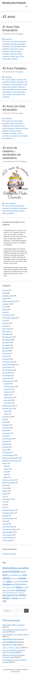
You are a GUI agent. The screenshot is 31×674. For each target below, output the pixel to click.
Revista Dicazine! (13, 620)
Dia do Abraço (7, 375)
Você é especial (7, 535)
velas (17, 56)
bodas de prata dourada (10, 211)
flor (14, 587)
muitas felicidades (16, 84)
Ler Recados (6, 452)
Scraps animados (7, 518)
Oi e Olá (4, 488)
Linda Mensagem (7, 455)
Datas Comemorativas (9, 364)
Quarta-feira (8, 389)
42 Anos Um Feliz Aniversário (13, 108)
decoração (5, 123)
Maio (5, 474)
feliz (13, 584)
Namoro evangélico (8, 482)
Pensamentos (6, 499)
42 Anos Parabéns (14, 68)
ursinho (12, 56)
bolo (11, 41)
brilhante (15, 575)
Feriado (4, 430)
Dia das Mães (6, 373)
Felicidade (5, 425)
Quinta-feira (7, 392)
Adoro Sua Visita (7, 296)
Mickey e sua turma (8, 480)
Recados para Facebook (14, 3)
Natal (4, 485)
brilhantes (20, 575)
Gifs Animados (7, 438)
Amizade (5, 304)
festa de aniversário (7, 587)
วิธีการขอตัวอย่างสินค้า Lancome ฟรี (13, 625)
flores (18, 587)
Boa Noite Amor (7, 337)
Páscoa (4, 493)
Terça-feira (7, 403)
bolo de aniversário (20, 41)
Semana (20, 598)
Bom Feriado (6, 353)
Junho (6, 471)
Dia (12, 581)
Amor (6, 203)
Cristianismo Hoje (8, 362)
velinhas (9, 94)
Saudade (5, 515)
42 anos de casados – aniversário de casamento (11, 153)
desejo (12, 123)
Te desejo (13, 133)
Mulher (23, 592)
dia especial (21, 44)
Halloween (5, 444)
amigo (25, 567)
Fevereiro (7, 469)
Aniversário (8, 39)
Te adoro (5, 524)
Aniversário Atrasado (9, 318)
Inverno (6, 411)
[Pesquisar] (26, 611)
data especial (6, 44)
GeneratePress (15, 671)
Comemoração (14, 578)
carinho (6, 578)
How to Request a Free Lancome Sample (15, 634)
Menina (13, 590)
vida (4, 601)
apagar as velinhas (16, 79)
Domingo (6, 384)
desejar (14, 44)
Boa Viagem (6, 345)
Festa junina (6, 433)
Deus (9, 581)
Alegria (4, 298)
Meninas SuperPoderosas (10, 458)
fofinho (23, 587)
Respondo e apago (8, 513)
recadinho (22, 595)
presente (18, 89)
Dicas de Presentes (8, 406)
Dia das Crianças (7, 370)
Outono (6, 414)
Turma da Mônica (8, 526)
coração (22, 578)
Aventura (5, 326)
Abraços (5, 290)
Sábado (6, 395)
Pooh (4, 502)
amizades (23, 571)
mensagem (21, 590)
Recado (5, 598)
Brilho (25, 575)
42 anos (7, 41)
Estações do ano (7, 408)
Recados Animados (8, 510)
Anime (4, 312)
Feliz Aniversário (15, 46)
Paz (3, 496)
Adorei (4, 293)
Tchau (4, 521)
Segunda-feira (8, 397)
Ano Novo (5, 323)
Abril (5, 466)
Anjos (4, 320)
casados (21, 211)
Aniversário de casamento (18, 208)
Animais (4, 309)
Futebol (4, 436)
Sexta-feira (7, 400)
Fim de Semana (9, 386)
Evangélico (5, 417)
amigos (5, 571)
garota (4, 590)
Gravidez (5, 441)
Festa (23, 126)
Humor (4, 449)
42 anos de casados (17, 206)
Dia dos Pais (6, 378)
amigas (19, 568)
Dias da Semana (7, 381)
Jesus (8, 590)
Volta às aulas (6, 540)
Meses (4, 463)
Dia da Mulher (6, 367)
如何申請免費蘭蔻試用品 (9, 642)
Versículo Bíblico (7, 532)
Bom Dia (5, 351)
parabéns (5, 51)
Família (4, 422)
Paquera (5, 491)
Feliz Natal (5, 428)
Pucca (4, 507)
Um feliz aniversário (18, 92)
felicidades (5, 46)
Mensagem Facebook (9, 554)
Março (6, 477)
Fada (4, 419)
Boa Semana (6, 340)
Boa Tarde (5, 342)
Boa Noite (5, 334)
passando (13, 54)
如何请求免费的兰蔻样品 (9, 639)
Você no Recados (8, 537)
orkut (4, 595)
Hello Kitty (5, 447)
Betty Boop (5, 331)
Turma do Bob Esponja (9, 529)
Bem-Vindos (6, 329)
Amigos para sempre (9, 301)
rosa (11, 598)
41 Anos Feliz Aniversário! (11, 28)
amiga (13, 567)
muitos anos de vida (16, 49)
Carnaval (5, 356)
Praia (4, 504)
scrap (14, 598)
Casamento (10, 213)
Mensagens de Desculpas (10, 460)
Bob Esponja (6, 348)
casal (4, 213)
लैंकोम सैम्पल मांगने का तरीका (9, 645)
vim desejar (13, 136)
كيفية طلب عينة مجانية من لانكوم (11, 647)
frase (26, 587)
